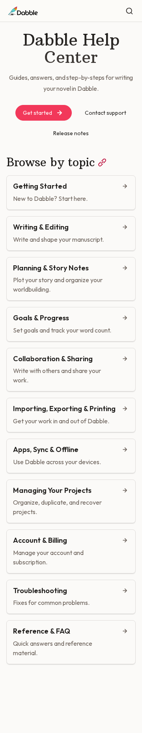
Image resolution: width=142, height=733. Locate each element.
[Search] (129, 11)
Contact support (105, 112)
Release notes (71, 133)
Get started (37, 112)
